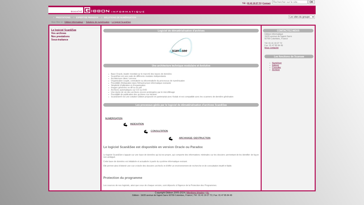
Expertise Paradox (87, 17)
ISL (207, 193)
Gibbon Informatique (73, 22)
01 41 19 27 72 (254, 3)
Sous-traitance (59, 39)
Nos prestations (60, 36)
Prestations (63, 17)
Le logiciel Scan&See (121, 22)
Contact (267, 3)
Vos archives (58, 33)
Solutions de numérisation (120, 17)
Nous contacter (271, 48)
